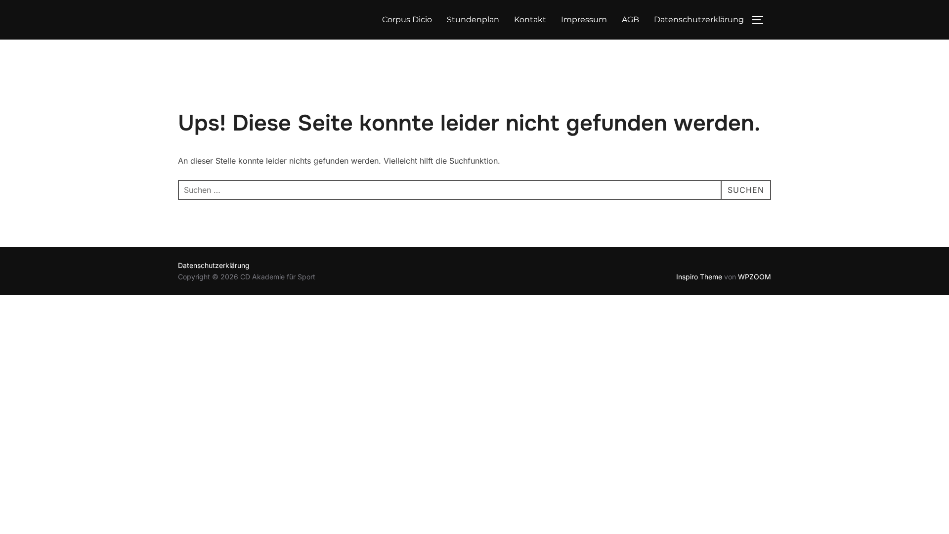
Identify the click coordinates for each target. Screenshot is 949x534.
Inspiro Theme (699, 276)
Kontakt (530, 19)
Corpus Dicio (407, 19)
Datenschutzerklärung (699, 19)
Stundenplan (473, 19)
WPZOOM (754, 276)
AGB (630, 19)
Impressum (584, 19)
